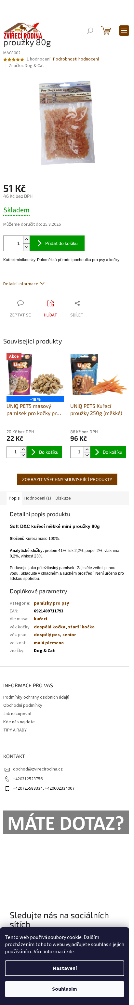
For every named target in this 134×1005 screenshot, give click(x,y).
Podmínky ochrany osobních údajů (36, 697)
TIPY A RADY (15, 730)
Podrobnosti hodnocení (76, 59)
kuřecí (40, 619)
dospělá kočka (49, 627)
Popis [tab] (14, 498)
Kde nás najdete (19, 722)
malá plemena (49, 643)
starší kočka (81, 627)
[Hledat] (90, 30)
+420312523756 (28, 779)
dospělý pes (47, 635)
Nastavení (65, 968)
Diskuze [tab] (63, 498)
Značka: (26, 65)
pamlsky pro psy (51, 603)
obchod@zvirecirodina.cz (38, 769)
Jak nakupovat (17, 714)
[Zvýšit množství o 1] (26, 239)
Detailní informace (20, 284)
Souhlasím (64, 989)
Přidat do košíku (61, 243)
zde (70, 951)
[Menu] (124, 30)
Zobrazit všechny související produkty (67, 479)
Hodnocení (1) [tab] (37, 498)
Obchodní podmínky (22, 705)
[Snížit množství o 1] (26, 247)
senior (69, 635)
